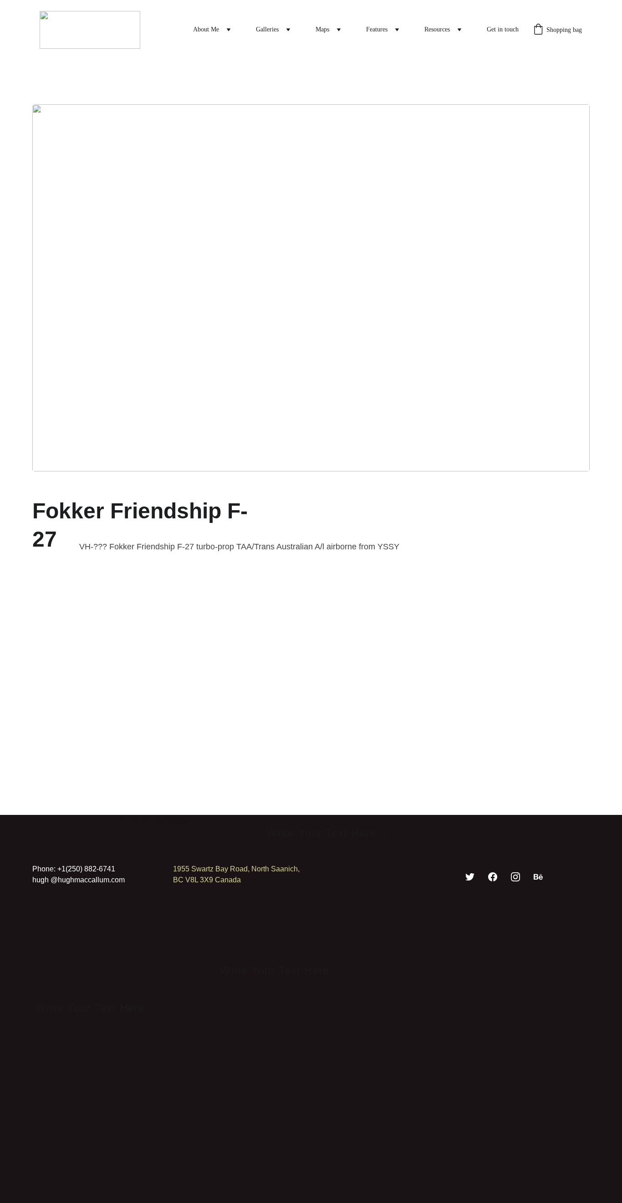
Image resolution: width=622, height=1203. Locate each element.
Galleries (267, 29)
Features (376, 29)
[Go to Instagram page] (515, 876)
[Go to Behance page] (538, 876)
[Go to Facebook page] (492, 876)
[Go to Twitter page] (469, 876)
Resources (437, 29)
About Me (206, 29)
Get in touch (503, 29)
